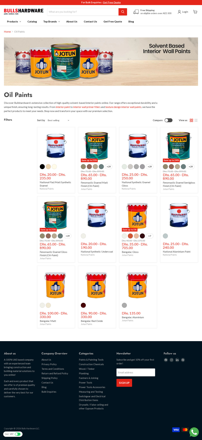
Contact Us (47, 382)
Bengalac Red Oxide (92, 320)
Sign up (124, 382)
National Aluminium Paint (176, 251)
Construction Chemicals (91, 364)
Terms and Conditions (53, 368)
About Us (46, 359)
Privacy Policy (49, 364)
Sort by (41, 120)
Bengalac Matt (48, 320)
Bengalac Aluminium (133, 317)
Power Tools (85, 382)
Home (7, 31)
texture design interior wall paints (123, 106)
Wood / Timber (87, 368)
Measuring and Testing (91, 391)
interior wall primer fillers (87, 106)
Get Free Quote (112, 2)
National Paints (47, 188)
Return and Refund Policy (55, 373)
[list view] (196, 120)
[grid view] (191, 120)
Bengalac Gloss (130, 251)
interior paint (63, 106)
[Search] (123, 11)
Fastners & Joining (88, 378)
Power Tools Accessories (92, 387)
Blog (44, 387)
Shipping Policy (50, 378)
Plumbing (84, 373)
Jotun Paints (86, 189)
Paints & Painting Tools (91, 359)
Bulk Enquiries (49, 391)
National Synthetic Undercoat (97, 251)
